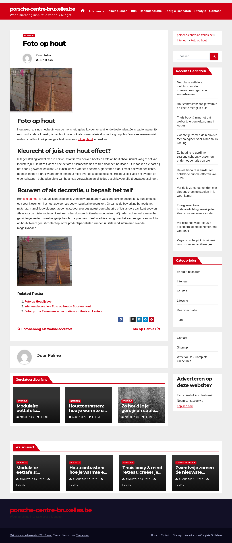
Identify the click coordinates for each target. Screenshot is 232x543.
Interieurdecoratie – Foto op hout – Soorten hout (57, 306)
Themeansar (82, 535)
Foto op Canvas (144, 329)
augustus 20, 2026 (32, 479)
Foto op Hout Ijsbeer (38, 301)
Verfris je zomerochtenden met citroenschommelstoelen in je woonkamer (197, 191)
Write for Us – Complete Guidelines (203, 535)
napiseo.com (185, 406)
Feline (47, 55)
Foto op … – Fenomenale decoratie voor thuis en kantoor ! (64, 311)
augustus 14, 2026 (138, 479)
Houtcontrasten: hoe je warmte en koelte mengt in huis (88, 474)
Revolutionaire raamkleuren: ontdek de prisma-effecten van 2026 (197, 174)
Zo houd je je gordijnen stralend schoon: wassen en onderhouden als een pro (195, 156)
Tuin (133, 10)
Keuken (182, 291)
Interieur (95, 11)
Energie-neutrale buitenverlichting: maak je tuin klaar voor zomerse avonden (196, 209)
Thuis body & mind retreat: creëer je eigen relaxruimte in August (196, 121)
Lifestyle (200, 10)
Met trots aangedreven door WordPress (31, 535)
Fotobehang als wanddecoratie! (46, 329)
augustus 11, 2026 (191, 479)
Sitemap (182, 347)
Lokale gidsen (117, 10)
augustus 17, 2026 (85, 479)
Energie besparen (178, 10)
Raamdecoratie (151, 10)
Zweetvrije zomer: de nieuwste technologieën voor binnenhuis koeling (197, 139)
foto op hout (85, 139)
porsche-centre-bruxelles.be (42, 9)
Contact (215, 10)
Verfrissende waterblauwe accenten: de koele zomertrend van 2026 (197, 226)
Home (154, 535)
